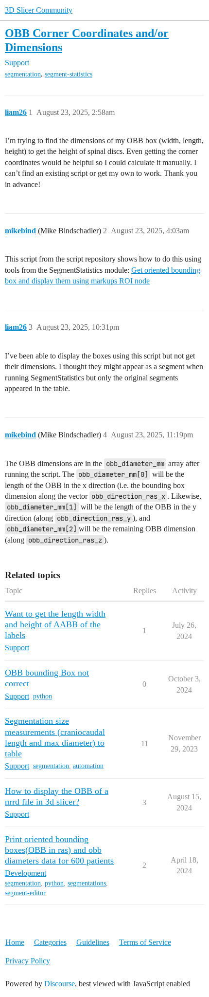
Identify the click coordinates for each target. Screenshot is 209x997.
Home (14, 942)
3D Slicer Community (38, 10)
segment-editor (25, 893)
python (42, 696)
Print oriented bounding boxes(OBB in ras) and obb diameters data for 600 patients (59, 849)
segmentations (87, 883)
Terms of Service (145, 942)
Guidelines (92, 942)
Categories (50, 942)
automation (88, 766)
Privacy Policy (27, 961)
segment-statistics (68, 74)
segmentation (23, 74)
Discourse (59, 983)
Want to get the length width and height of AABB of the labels (55, 624)
